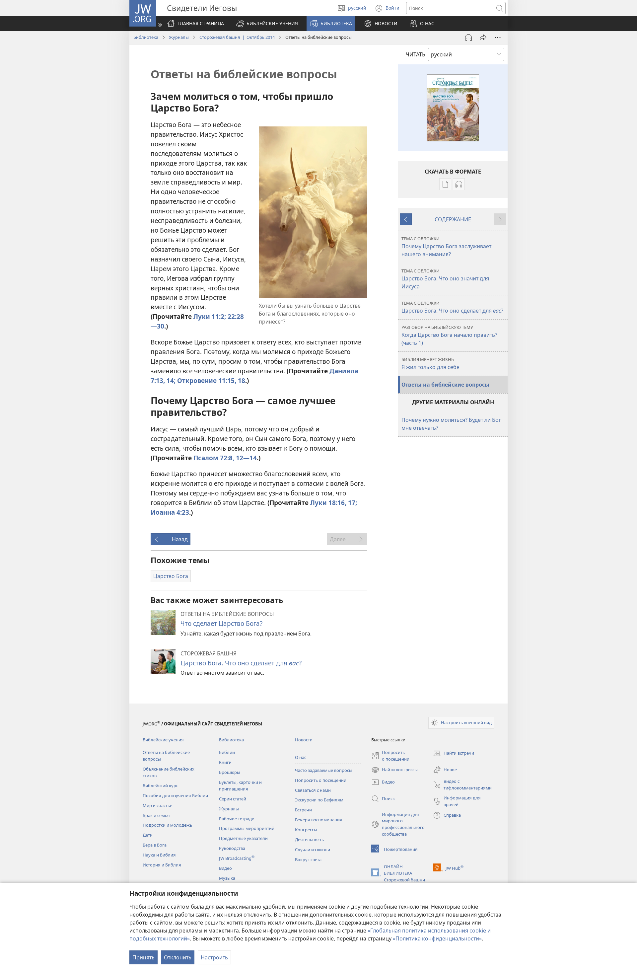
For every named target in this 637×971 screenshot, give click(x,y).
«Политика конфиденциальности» (437, 938)
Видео (225, 868)
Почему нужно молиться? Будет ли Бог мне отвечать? (451, 423)
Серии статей (232, 799)
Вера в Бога (155, 845)
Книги (225, 762)
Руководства (232, 848)
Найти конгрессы (394, 770)
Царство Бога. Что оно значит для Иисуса (445, 279)
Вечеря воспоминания (318, 820)
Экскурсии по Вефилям (319, 800)
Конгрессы (306, 830)
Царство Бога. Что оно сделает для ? (241, 662)
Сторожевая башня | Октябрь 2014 (237, 37)
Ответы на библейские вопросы (445, 384)
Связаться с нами (313, 790)
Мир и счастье (157, 805)
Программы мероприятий (246, 828)
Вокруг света (308, 859)
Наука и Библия (159, 855)
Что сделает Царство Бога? (221, 623)
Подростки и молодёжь (167, 825)
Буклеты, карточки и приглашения (240, 785)
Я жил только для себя (430, 363)
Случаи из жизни (312, 850)
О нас (300, 757)
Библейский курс (160, 785)
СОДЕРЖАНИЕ (453, 219)
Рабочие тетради (236, 819)
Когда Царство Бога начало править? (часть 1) (449, 335)
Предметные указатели (243, 838)
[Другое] (498, 37)
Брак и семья (156, 815)
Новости (304, 740)
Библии (227, 752)
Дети (148, 835)
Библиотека (145, 37)
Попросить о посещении (320, 780)
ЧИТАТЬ (415, 54)
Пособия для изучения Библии (175, 795)
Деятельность (309, 840)
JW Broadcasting (236, 858)
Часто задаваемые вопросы (323, 770)
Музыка (227, 878)
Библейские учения (163, 740)
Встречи (303, 810)
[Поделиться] (483, 37)
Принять (143, 957)
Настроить (214, 957)
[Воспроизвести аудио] (468, 37)
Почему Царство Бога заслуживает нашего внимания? (446, 247)
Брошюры (229, 772)
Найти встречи (453, 753)
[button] (267, 23)
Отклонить (177, 957)
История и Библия (162, 865)
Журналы (179, 37)
